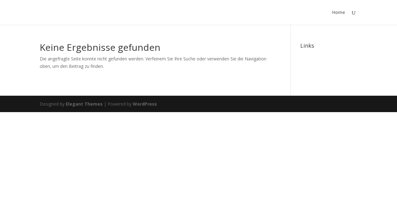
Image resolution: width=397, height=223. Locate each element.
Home (338, 12)
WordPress (145, 104)
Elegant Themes (84, 104)
